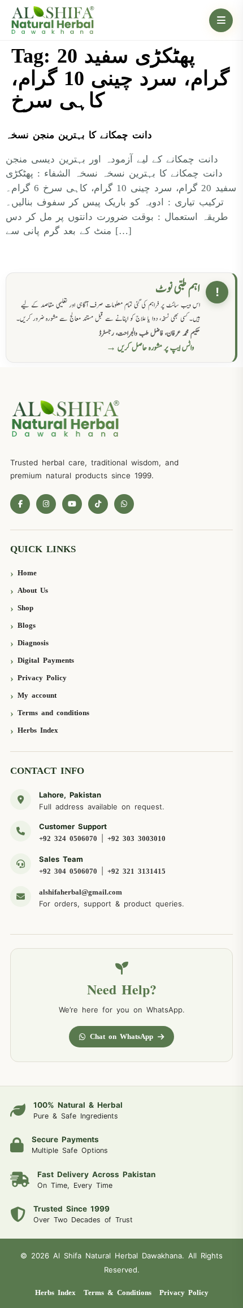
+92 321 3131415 (136, 871)
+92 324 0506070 (68, 838)
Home (27, 573)
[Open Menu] (221, 20)
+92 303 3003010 (136, 838)
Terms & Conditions (117, 1292)
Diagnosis (33, 642)
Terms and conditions (53, 712)
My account (37, 695)
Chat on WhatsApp (121, 1036)
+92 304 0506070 (68, 871)
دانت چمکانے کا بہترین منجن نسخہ (79, 135)
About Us (33, 590)
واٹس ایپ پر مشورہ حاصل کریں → (150, 347)
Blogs (27, 625)
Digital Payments (46, 660)
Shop (25, 608)
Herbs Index (38, 730)
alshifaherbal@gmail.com (80, 892)
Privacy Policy (42, 677)
